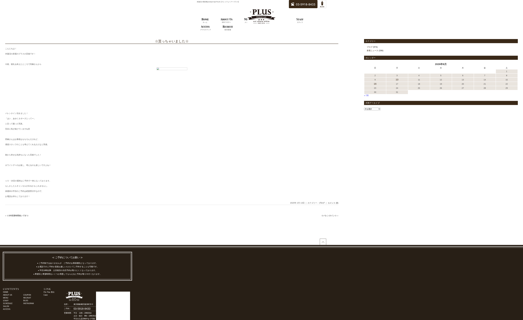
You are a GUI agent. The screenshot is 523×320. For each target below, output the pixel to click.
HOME (5, 292)
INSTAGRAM (28, 303)
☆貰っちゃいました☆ (172, 41)
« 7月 (366, 95)
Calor (46, 295)
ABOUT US (7, 295)
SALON (6, 306)
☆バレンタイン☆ (329, 215)
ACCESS (6, 309)
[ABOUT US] (226, 21)
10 (397, 79)
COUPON (27, 295)
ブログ (322, 203)
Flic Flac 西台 (49, 292)
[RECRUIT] (227, 28)
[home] (205, 21)
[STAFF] (300, 21)
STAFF (6, 301)
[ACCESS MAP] (205, 28)
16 (375, 83)
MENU (5, 298)
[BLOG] (322, 7)
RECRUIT (27, 298)
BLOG (25, 301)
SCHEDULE (8, 303)
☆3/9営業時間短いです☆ (18, 215)
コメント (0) (333, 203)
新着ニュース (372, 50)
